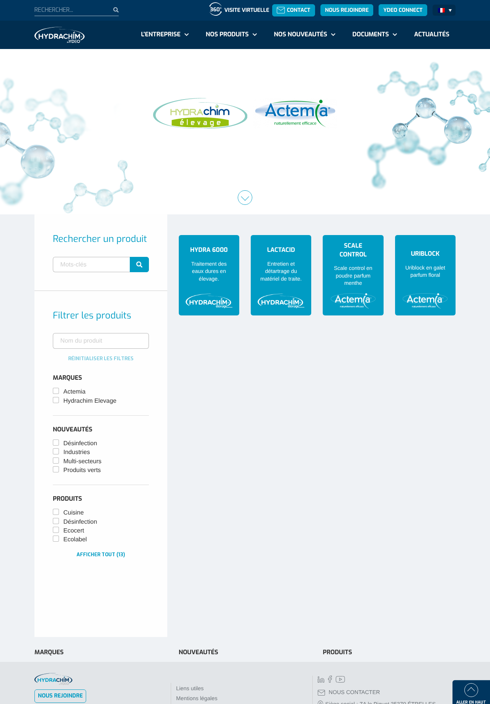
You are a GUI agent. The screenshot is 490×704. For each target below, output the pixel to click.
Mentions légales (196, 699)
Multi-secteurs (83, 461)
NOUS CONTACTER (354, 692)
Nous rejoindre (347, 10)
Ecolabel (75, 539)
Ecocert (74, 531)
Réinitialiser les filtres (101, 358)
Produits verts (82, 470)
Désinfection (80, 443)
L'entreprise (160, 35)
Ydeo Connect (402, 10)
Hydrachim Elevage (90, 401)
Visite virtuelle (246, 10)
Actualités (431, 35)
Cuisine (74, 513)
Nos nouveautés (300, 35)
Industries (77, 452)
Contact (298, 10)
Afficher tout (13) (101, 554)
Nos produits (227, 35)
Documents (371, 35)
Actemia (75, 392)
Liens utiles (190, 689)
